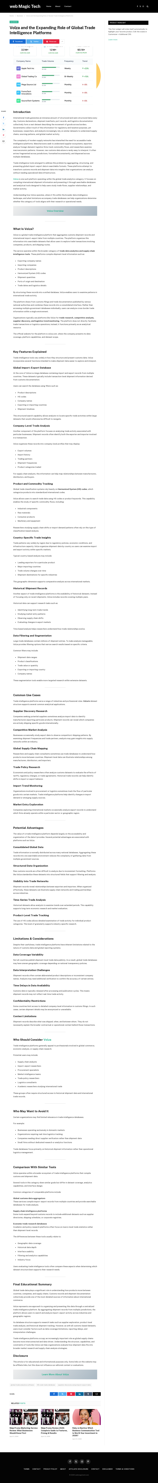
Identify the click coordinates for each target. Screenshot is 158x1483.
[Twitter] (3, 123)
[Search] (147, 6)
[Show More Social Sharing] (62, 41)
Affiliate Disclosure (78, 1469)
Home (48, 6)
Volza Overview (55, 211)
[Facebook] (3, 117)
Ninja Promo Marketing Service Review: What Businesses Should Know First (24, 1430)
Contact (67, 6)
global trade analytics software (22, 1385)
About (57, 6)
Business (14, 22)
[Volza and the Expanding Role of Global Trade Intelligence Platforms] (55, 76)
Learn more (112, 40)
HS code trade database (46, 1385)
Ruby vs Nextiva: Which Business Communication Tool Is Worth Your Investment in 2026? (85, 1432)
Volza (16, 179)
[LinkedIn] (3, 129)
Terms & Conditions (125, 1469)
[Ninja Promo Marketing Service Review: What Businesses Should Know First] (24, 1417)
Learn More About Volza (55, 1374)
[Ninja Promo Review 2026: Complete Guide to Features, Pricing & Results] (55, 1417)
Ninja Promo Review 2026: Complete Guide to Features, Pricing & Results (54, 1430)
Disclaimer (107, 1469)
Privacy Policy (50, 1469)
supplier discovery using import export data (74, 1385)
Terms (27, 1469)
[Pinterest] (3, 135)
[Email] (3, 141)
